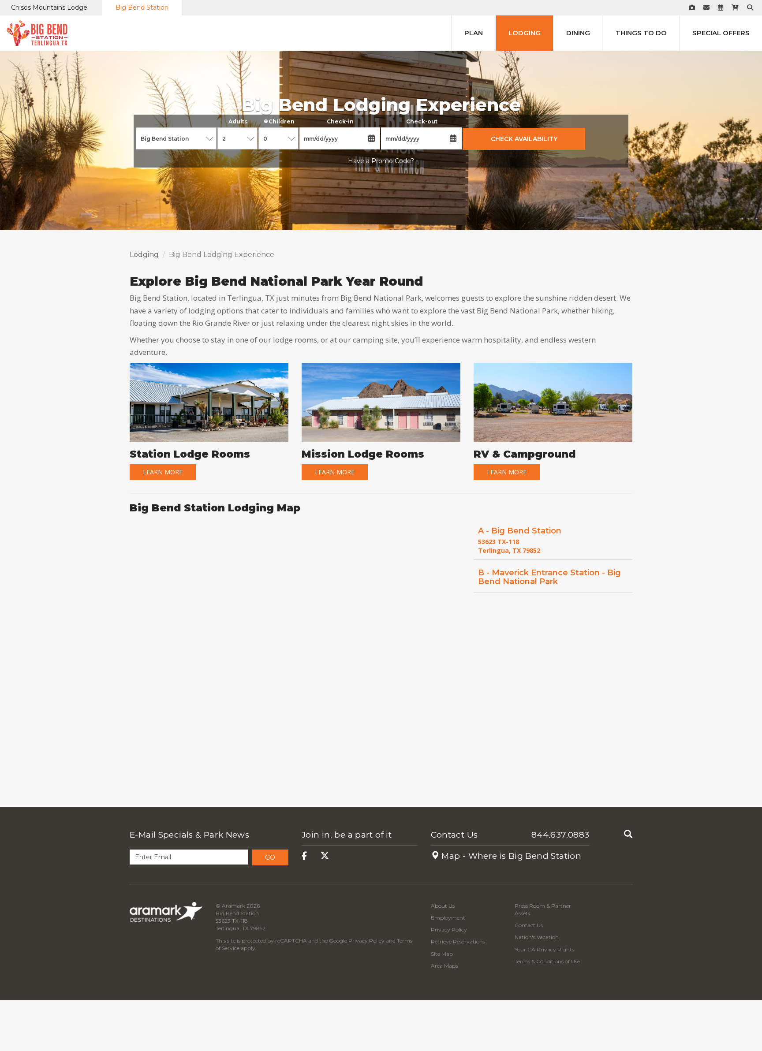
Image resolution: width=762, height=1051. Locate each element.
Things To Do (641, 33)
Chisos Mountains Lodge (49, 7)
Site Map (442, 953)
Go (270, 857)
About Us (443, 905)
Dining (578, 33)
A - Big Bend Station (519, 531)
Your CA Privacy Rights (544, 949)
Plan (473, 33)
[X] (325, 856)
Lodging (524, 33)
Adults (237, 121)
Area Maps (444, 965)
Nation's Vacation (537, 937)
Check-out (421, 121)
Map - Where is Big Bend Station (510, 856)
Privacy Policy (366, 940)
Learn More (163, 472)
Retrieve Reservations (458, 941)
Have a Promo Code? (381, 161)
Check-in (340, 121)
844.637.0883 (560, 835)
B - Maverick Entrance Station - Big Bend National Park (549, 577)
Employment (448, 917)
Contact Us (454, 835)
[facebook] (304, 856)
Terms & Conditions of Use (547, 961)
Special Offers (721, 33)
